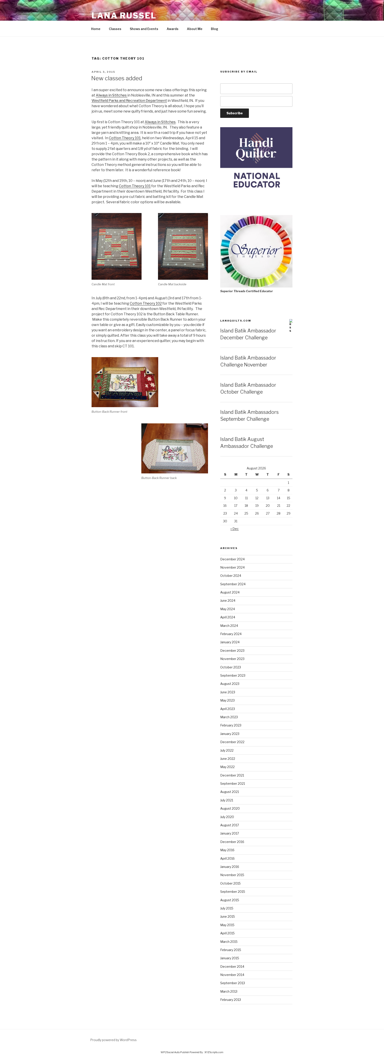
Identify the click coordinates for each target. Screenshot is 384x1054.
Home (95, 29)
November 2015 (232, 875)
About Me (194, 29)
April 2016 (227, 858)
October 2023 (230, 667)
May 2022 (227, 767)
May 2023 (227, 700)
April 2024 (227, 617)
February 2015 (230, 950)
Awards (172, 29)
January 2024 (230, 642)
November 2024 (232, 567)
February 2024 (231, 634)
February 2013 (230, 1000)
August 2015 (229, 900)
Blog (214, 29)
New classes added (116, 78)
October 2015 (230, 883)
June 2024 (227, 600)
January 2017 (229, 833)
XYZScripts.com (213, 1052)
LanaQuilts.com (235, 320)
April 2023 (227, 709)
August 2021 (229, 792)
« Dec (234, 529)
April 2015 (227, 933)
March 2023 (229, 717)
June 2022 (227, 758)
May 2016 (227, 850)
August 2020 (230, 808)
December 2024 (232, 559)
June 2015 (227, 916)
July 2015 (226, 908)
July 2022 (227, 750)
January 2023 (229, 734)
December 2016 (232, 842)
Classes (115, 29)
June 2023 (227, 692)
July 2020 (227, 817)
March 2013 (228, 991)
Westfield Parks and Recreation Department (129, 101)
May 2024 (227, 609)
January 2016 (229, 867)
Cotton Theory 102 (146, 303)
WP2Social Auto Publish (175, 1052)
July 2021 (226, 800)
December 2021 (232, 775)
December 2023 (232, 650)
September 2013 (232, 983)
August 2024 (230, 592)
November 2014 (232, 975)
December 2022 (232, 742)
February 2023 (230, 725)
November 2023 (232, 659)
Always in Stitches (111, 95)
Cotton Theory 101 (125, 138)
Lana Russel (124, 15)
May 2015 (227, 925)
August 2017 (229, 825)
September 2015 (232, 891)
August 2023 (229, 684)
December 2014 (232, 966)
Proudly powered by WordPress (113, 1040)
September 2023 (232, 675)
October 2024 (230, 575)
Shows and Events (144, 29)
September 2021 (232, 783)
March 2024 (229, 626)
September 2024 (233, 584)
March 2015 (229, 941)
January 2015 (229, 958)
